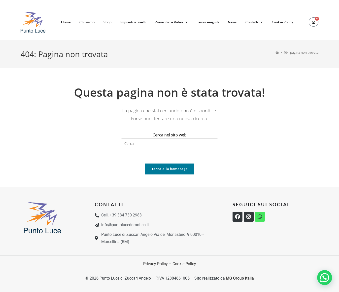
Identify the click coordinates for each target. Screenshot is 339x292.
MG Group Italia (240, 278)
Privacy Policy (155, 263)
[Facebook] (237, 217)
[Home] (277, 52)
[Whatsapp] (260, 217)
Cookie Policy (282, 22)
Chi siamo (87, 22)
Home (65, 22)
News (232, 22)
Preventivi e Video (169, 22)
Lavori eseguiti (208, 22)
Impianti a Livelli (133, 22)
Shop (107, 22)
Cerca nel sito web (170, 135)
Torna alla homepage (169, 169)
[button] (324, 277)
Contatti (251, 22)
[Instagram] (249, 217)
